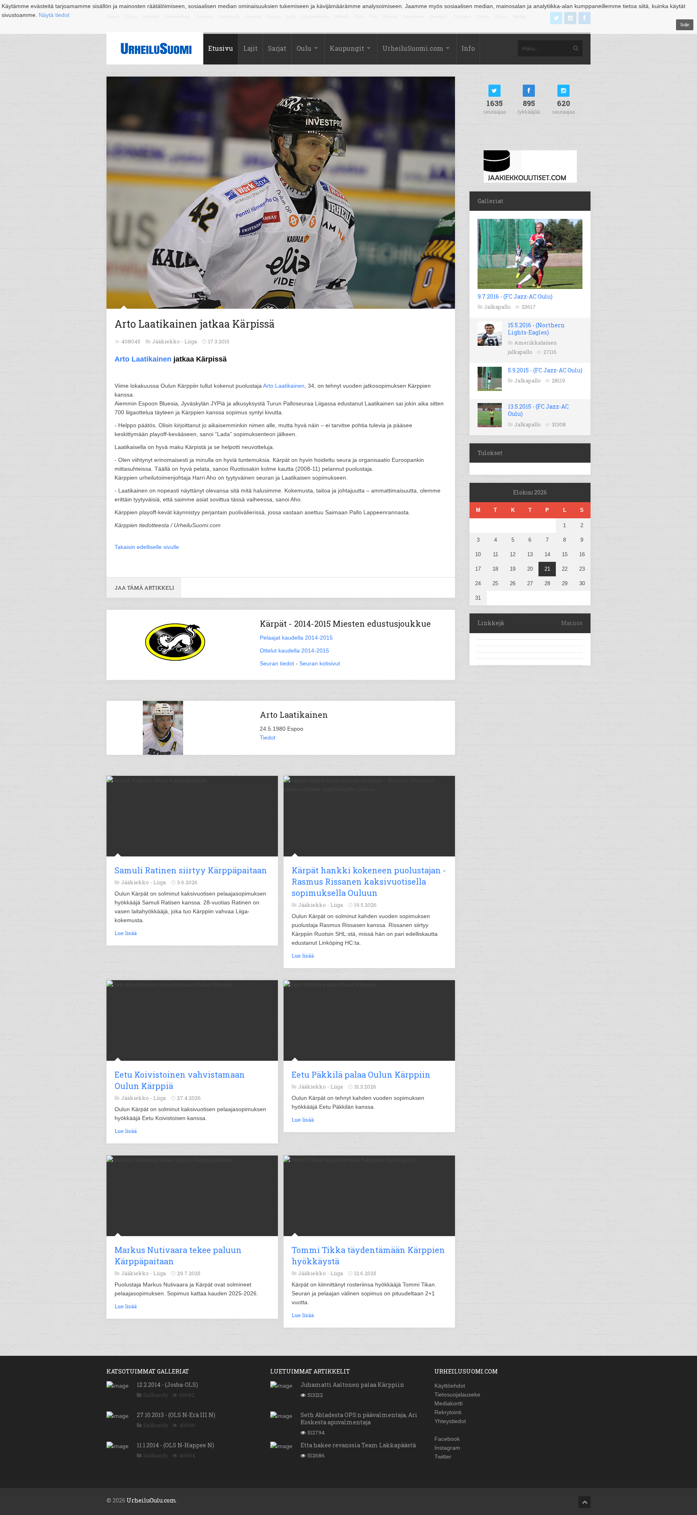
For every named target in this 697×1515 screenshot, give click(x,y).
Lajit (250, 48)
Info (468, 48)
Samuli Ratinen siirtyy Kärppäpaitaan (191, 870)
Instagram (447, 1447)
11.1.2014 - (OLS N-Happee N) (175, 1445)
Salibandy (155, 1395)
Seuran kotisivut (319, 663)
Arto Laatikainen (143, 359)
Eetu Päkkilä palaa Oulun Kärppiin (361, 1074)
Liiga (190, 341)
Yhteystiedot (450, 1421)
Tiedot (267, 737)
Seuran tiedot (277, 663)
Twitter (442, 1456)
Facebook (447, 1439)
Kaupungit (347, 48)
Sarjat (277, 48)
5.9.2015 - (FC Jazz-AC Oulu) (545, 370)
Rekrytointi (447, 1412)
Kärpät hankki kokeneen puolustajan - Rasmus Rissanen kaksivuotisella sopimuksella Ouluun (369, 881)
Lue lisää (126, 933)
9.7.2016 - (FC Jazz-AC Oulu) (515, 296)
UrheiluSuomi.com (412, 48)
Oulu (303, 48)
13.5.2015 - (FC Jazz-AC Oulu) (538, 410)
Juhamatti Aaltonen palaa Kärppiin (352, 1384)
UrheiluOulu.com (151, 1500)
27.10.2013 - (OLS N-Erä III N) (176, 1415)
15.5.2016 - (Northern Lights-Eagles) (536, 328)
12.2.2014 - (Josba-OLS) (167, 1384)
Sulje (684, 24)
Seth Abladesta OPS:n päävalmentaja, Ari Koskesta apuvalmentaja (359, 1418)
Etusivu (220, 48)
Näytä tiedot (54, 15)
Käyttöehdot (449, 1385)
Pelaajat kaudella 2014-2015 (296, 637)
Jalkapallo (497, 306)
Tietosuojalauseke (457, 1394)
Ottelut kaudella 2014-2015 (294, 650)
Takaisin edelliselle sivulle (147, 547)
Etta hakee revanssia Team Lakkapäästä (358, 1445)
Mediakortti (448, 1403)
